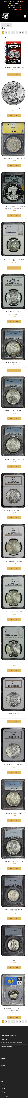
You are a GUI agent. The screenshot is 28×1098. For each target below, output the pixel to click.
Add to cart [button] (14, 75)
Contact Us (4, 1084)
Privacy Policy (4, 1092)
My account (4, 1058)
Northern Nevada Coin (18, 1096)
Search (7, 25)
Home (2, 1032)
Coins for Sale (4, 1039)
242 (20, 33)
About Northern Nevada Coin (8, 1035)
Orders (3, 1065)
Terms (3, 1088)
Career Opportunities (6, 1046)
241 (18, 33)
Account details (5, 1062)
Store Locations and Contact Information (11, 1042)
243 (23, 33)
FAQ (2, 1081)
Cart (2, 1069)
